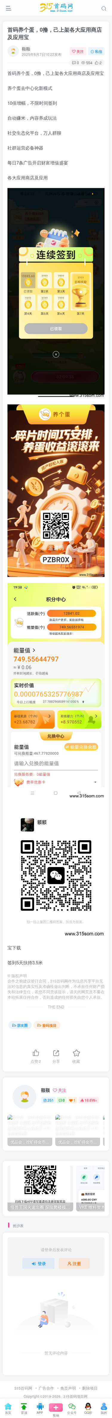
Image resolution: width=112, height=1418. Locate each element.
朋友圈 (22, 1025)
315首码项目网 (75, 1396)
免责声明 (68, 1388)
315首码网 (23, 1388)
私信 (98, 51)
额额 (26, 49)
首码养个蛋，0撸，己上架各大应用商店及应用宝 (54, 33)
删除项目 (90, 1388)
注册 (77, 1263)
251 (50, 1100)
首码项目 (49, 1025)
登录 (42, 1263)
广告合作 (46, 1388)
